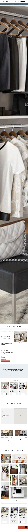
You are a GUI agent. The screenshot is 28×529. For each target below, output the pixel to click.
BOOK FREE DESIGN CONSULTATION (22, 527)
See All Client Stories (14, 397)
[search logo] (12, 2)
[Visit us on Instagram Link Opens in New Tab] (5, 359)
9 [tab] (15, 375)
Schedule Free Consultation (5, 361)
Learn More (3, 416)
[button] (21, 415)
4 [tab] (21, 342)
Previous (14, 342)
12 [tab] (17, 375)
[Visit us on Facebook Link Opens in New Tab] (1, 359)
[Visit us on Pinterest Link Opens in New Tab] (2, 359)
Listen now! (21, 4)
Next (26, 342)
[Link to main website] (5, 1)
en (15, 1)
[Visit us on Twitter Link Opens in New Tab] (4, 359)
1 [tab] (19, 342)
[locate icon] (14, 2)
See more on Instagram (14, 500)
